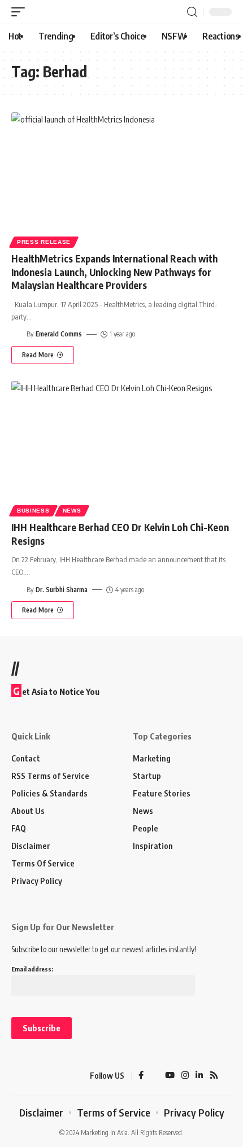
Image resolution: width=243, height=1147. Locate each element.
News (72, 510)
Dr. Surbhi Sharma (62, 589)
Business (33, 510)
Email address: (32, 969)
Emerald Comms (59, 334)
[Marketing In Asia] (31, 1076)
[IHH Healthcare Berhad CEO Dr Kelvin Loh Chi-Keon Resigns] (121, 447)
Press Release (44, 242)
